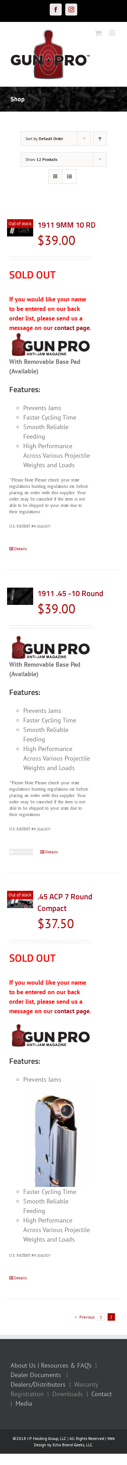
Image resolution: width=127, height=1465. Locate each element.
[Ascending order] (100, 138)
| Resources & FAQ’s (65, 1365)
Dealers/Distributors (38, 1384)
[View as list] (69, 177)
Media (24, 1403)
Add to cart (23, 851)
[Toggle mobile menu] (112, 33)
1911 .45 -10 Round (70, 593)
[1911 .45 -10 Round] (20, 596)
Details (20, 548)
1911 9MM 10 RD (66, 225)
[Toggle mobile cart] (98, 33)
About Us (23, 1365)
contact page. (72, 328)
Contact (101, 1394)
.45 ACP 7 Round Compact (64, 902)
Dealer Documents (36, 1375)
